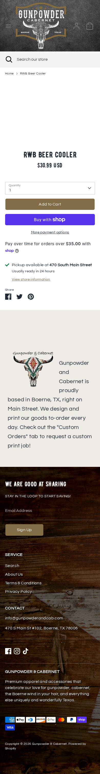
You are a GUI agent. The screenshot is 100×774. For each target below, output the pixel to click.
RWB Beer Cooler (33, 73)
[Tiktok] (26, 651)
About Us (14, 574)
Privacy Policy (18, 591)
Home (9, 73)
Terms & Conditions (23, 583)
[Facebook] (8, 651)
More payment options (50, 232)
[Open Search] (8, 59)
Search (12, 566)
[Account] (76, 24)
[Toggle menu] (8, 25)
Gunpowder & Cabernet (49, 744)
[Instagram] (17, 651)
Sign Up (24, 530)
